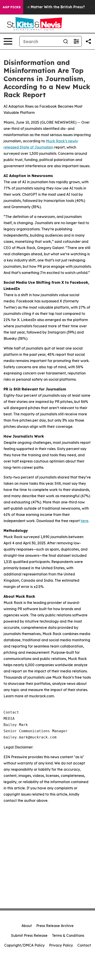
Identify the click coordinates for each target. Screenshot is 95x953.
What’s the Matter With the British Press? (47, 7)
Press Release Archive (55, 925)
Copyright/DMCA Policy (24, 945)
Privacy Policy (61, 945)
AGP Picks (12, 7)
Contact (84, 945)
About (26, 925)
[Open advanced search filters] (76, 41)
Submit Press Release (29, 935)
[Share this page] (88, 41)
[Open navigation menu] (8, 41)
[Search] (65, 41)
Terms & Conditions (68, 935)
